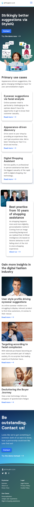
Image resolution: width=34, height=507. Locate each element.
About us (5, 486)
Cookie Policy (25, 488)
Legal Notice (25, 483)
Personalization (7, 496)
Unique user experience (9, 499)
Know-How (5, 488)
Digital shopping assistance (11, 501)
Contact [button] (6, 31)
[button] (11, 36)
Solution (4, 483)
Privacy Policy (25, 486)
